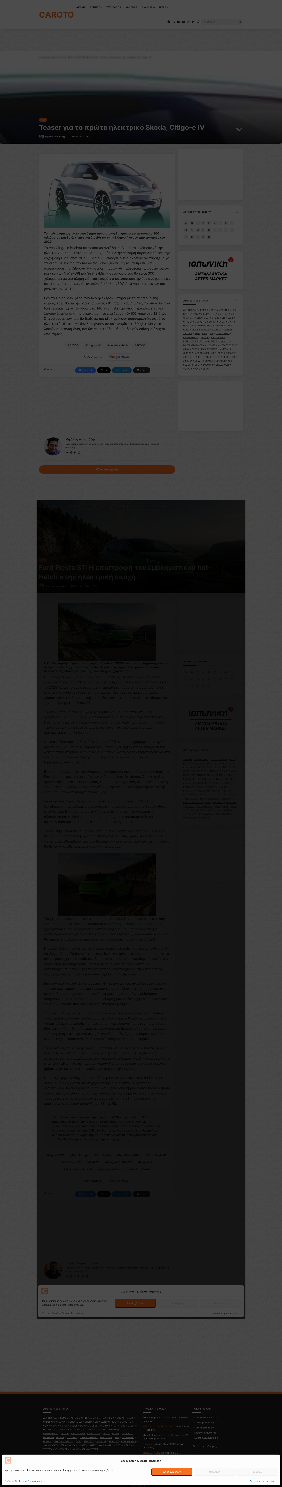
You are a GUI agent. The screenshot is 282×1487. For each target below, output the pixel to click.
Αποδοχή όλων (172, 1471)
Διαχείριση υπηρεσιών (262, 1481)
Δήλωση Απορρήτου (35, 1481)
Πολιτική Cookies (14, 1481)
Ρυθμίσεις (257, 1471)
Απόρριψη (214, 1471)
